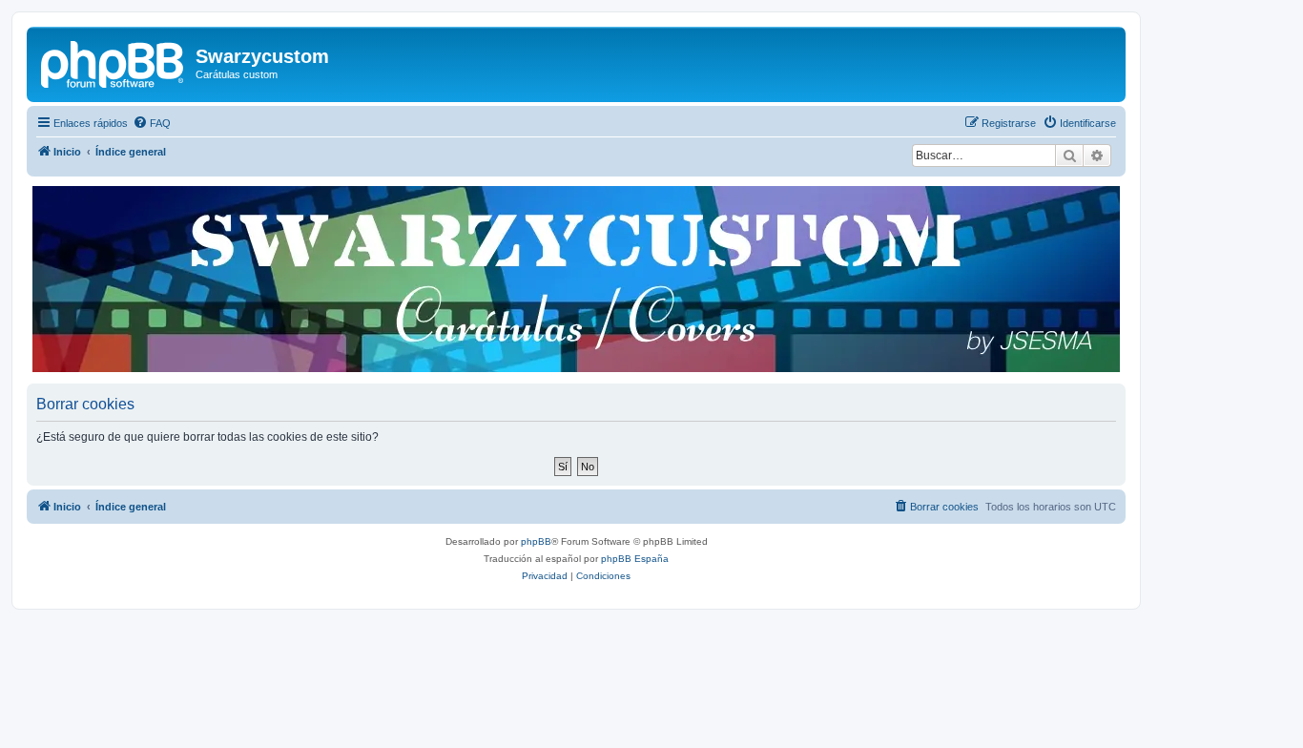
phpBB (536, 541)
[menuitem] (152, 123)
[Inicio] (113, 62)
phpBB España (635, 558)
